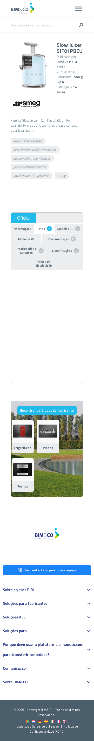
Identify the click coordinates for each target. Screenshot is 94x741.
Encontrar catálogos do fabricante (47, 410)
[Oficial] (23, 218)
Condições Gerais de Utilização (38, 726)
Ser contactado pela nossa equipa (50, 570)
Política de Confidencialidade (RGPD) (54, 729)
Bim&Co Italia (67, 61)
